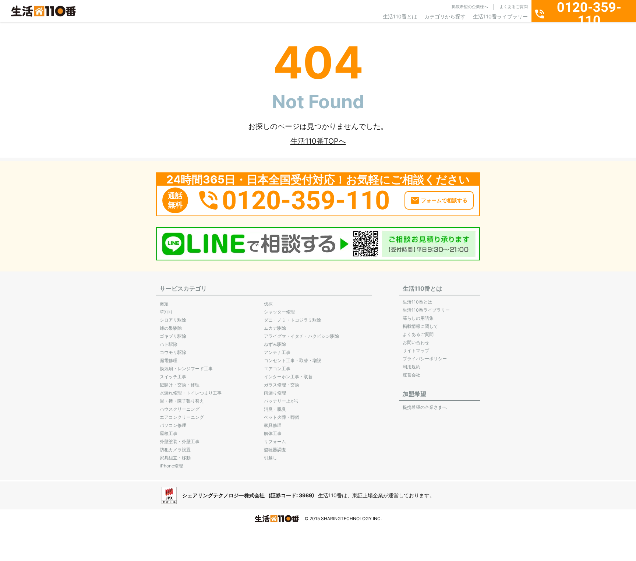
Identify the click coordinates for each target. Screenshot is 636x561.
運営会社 (411, 375)
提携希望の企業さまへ (425, 407)
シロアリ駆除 (173, 320)
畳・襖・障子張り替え (182, 401)
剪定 (164, 303)
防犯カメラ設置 (175, 449)
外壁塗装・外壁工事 (179, 441)
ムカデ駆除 (275, 328)
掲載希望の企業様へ (470, 6)
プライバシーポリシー (425, 358)
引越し (270, 457)
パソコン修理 (173, 425)
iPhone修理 (171, 466)
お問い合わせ (416, 342)
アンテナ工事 (277, 352)
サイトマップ (416, 350)
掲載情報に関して (420, 326)
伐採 (268, 303)
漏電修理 (168, 360)
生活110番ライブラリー (500, 16)
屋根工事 (168, 433)
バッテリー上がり (281, 401)
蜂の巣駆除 (171, 328)
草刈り (166, 312)
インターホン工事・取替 (288, 376)
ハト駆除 (168, 344)
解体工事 (273, 433)
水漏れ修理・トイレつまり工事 (191, 393)
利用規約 (411, 366)
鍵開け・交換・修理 (179, 385)
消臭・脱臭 (275, 409)
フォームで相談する (444, 200)
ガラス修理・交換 (281, 385)
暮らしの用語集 (418, 318)
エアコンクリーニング (182, 417)
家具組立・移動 (175, 457)
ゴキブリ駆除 (173, 336)
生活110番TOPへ (318, 141)
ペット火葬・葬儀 (281, 417)
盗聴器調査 (275, 449)
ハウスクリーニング (179, 409)
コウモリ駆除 (173, 352)
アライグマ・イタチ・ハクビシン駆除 (301, 336)
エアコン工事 (277, 368)
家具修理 (273, 425)
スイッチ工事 (173, 376)
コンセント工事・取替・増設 (292, 360)
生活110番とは (400, 16)
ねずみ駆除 (275, 344)
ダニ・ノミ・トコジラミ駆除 (292, 320)
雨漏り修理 (275, 393)
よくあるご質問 (513, 6)
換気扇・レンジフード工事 (186, 368)
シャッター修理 (279, 312)
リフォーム (275, 441)
